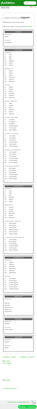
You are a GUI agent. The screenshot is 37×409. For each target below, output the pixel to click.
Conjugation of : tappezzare (26, 357)
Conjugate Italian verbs (23, 402)
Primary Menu (5, 7)
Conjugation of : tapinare (9, 357)
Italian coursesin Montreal (27, 407)
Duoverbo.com (12, 402)
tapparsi (30, 26)
